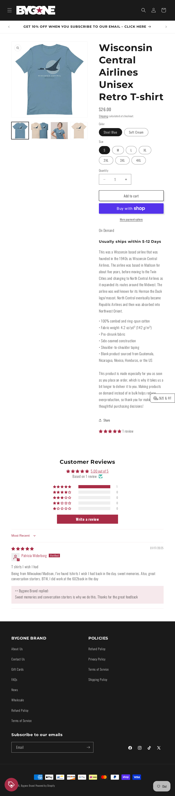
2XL (106, 160)
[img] (22, 548)
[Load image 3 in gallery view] (59, 130)
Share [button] (106, 420)
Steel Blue (110, 132)
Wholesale (17, 699)
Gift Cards (17, 669)
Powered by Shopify (45, 785)
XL (145, 150)
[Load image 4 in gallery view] (79, 130)
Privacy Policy (96, 659)
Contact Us (18, 659)
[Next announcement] (166, 27)
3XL (122, 160)
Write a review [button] (87, 519)
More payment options (131, 219)
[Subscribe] (88, 747)
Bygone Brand (28, 785)
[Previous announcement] (9, 27)
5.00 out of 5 (100, 471)
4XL (138, 160)
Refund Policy (19, 710)
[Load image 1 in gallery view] (20, 130)
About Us (17, 648)
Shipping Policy (97, 679)
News (14, 689)
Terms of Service (21, 720)
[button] (10, 10)
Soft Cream (136, 132)
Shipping (103, 116)
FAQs (14, 679)
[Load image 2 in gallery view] (39, 130)
